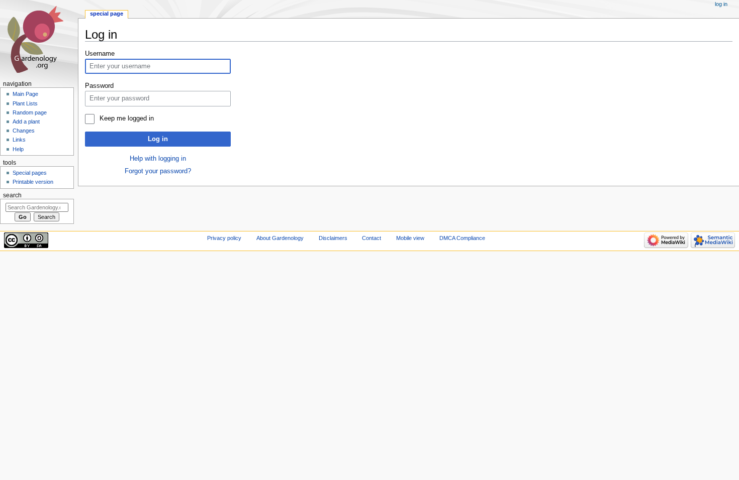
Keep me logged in (126, 118)
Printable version (33, 182)
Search (12, 195)
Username (100, 53)
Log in (158, 139)
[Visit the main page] (39, 39)
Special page (106, 14)
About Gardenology (280, 238)
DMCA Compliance (462, 238)
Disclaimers (333, 238)
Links (19, 140)
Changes (24, 131)
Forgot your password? (158, 171)
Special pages (30, 173)
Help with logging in (158, 158)
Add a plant (26, 121)
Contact (371, 238)
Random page (30, 112)
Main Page (25, 94)
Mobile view (410, 238)
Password (99, 85)
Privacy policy (224, 238)
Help (18, 149)
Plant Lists (25, 103)
